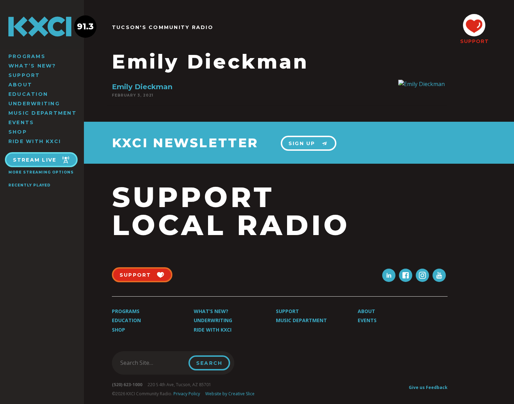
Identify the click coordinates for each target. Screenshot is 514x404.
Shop (17, 132)
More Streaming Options (41, 172)
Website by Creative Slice (230, 394)
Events (21, 122)
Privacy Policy (186, 394)
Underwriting (34, 103)
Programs (26, 56)
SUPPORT (474, 41)
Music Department (42, 113)
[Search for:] (152, 363)
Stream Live (35, 160)
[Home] (42, 27)
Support (24, 75)
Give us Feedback (428, 387)
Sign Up (301, 143)
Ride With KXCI (34, 141)
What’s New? (32, 66)
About (20, 84)
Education (28, 94)
